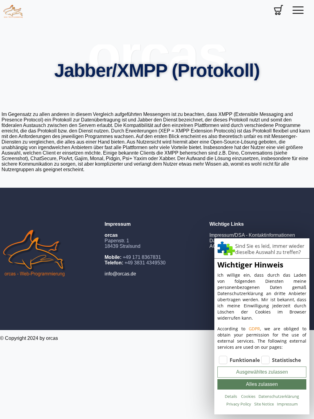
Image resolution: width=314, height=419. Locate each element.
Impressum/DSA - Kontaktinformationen (252, 235)
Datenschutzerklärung (278, 396)
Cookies (248, 396)
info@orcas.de (120, 273)
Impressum (287, 404)
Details (231, 396)
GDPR (254, 329)
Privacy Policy (238, 404)
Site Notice (264, 404)
